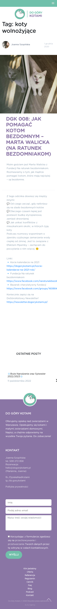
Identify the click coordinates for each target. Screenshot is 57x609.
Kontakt (30, 595)
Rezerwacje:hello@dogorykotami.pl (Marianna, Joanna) (18, 467)
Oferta (30, 572)
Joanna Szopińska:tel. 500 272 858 (16, 459)
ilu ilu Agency (30, 605)
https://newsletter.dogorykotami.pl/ (27, 302)
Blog (30, 589)
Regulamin (30, 579)
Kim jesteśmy (30, 569)
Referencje (30, 575)
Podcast (30, 592)
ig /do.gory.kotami (15, 481)
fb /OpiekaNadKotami (18, 477)
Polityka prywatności (17, 487)
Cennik (30, 582)
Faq (30, 585)
